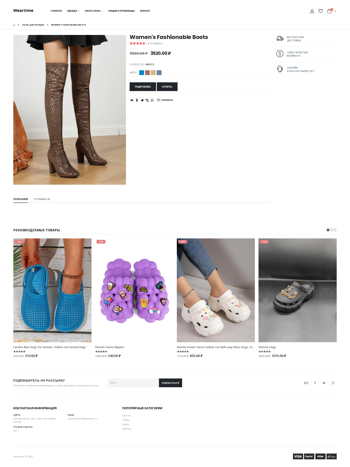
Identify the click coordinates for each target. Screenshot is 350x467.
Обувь (126, 419)
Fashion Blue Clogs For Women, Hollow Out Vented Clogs (49, 347)
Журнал (145, 10)
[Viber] (147, 100)
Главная (56, 10)
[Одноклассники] (137, 100)
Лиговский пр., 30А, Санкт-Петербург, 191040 (35, 420)
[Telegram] (142, 100)
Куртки (126, 415)
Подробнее (143, 87)
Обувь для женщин (33, 24)
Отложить (167, 100)
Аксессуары (92, 10)
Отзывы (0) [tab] (42, 199)
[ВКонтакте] (132, 100)
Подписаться (170, 382)
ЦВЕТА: (133, 72)
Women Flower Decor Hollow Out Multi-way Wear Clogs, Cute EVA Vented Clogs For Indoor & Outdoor (242, 347)
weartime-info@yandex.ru (82, 418)
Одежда (72, 10)
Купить (167, 87)
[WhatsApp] (152, 100)
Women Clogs (267, 347)
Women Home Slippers (109, 347)
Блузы (125, 424)
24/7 (15, 430)
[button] (332, 11)
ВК (306, 383)
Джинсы (126, 428)
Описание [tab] (20, 199)
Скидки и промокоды (121, 10)
